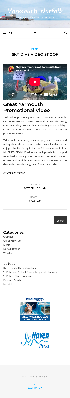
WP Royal (42, 376)
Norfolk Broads (11, 248)
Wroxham (8, 252)
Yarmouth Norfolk (35, 11)
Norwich (7, 284)
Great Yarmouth (12, 240)
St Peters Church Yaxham (17, 276)
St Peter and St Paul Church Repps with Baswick (30, 272)
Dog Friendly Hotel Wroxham (19, 267)
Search (60, 220)
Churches (8, 236)
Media (35, 48)
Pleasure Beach (12, 280)
